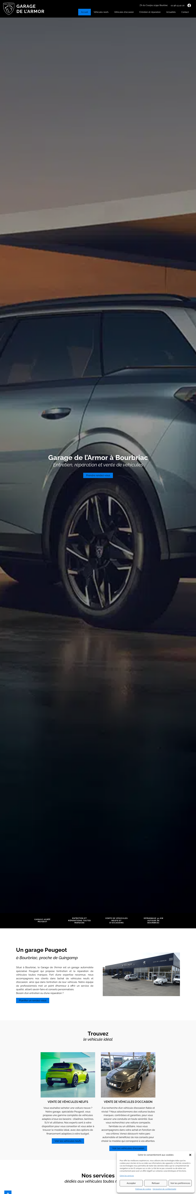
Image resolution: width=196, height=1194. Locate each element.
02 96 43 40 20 (178, 5)
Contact (185, 12)
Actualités (171, 12)
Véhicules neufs (101, 12)
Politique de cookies (143, 1189)
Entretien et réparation (150, 12)
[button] (190, 1154)
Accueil (84, 12)
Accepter (131, 1183)
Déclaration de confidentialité (164, 1189)
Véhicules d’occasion (124, 12)
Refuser (156, 1183)
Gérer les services (127, 1176)
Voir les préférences (180, 1183)
